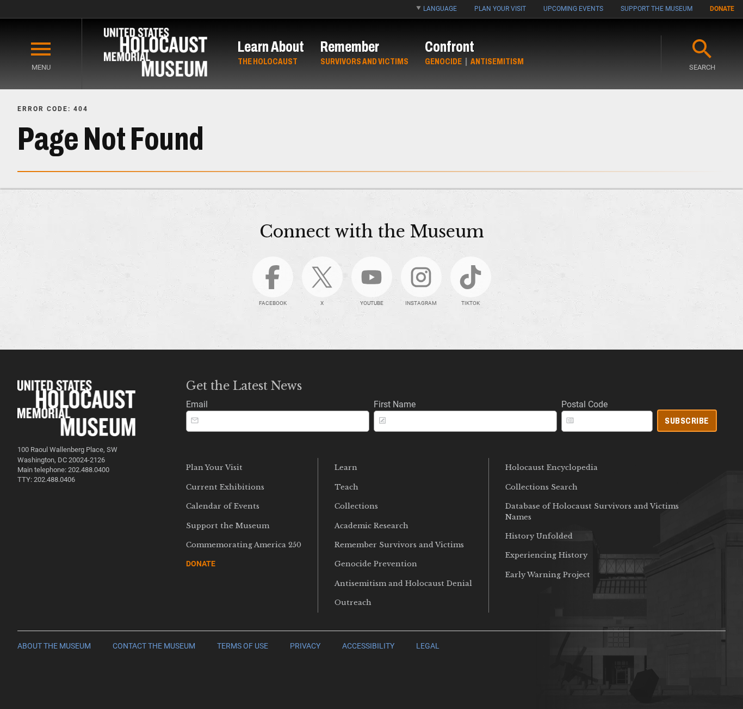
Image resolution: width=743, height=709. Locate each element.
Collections (356, 506)
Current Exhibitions (225, 487)
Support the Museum (656, 9)
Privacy (305, 646)
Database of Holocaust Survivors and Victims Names (592, 511)
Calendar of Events (222, 506)
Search (702, 67)
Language (440, 9)
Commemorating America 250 (243, 544)
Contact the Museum (154, 646)
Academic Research (371, 525)
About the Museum (54, 646)
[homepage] (155, 54)
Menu (41, 67)
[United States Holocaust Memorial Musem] (76, 433)
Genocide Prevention (376, 564)
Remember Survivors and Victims (399, 544)
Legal (427, 646)
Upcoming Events (573, 9)
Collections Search (541, 487)
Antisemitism (497, 61)
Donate (722, 9)
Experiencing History (546, 555)
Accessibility (368, 646)
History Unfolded (539, 536)
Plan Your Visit (500, 9)
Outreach (353, 602)
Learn (346, 467)
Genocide (443, 61)
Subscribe (687, 420)
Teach (346, 487)
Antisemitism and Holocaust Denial (403, 583)
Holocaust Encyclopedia (551, 467)
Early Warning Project (547, 574)
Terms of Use (242, 646)
